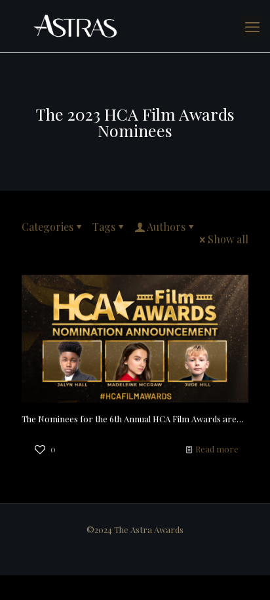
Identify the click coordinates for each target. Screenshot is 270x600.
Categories (47, 226)
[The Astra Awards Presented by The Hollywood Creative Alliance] (135, 26)
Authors (166, 226)
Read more (217, 448)
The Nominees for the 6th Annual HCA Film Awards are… (133, 418)
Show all (228, 239)
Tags (103, 226)
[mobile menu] (252, 26)
